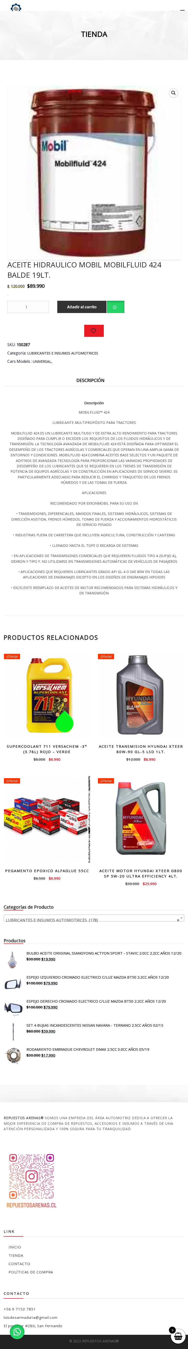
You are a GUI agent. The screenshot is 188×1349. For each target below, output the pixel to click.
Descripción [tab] (90, 380)
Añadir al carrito (82, 307)
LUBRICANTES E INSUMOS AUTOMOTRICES (62, 353)
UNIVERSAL (42, 361)
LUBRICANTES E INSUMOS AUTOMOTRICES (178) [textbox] (92, 920)
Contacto (19, 1263)
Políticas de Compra (31, 1272)
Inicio (15, 1246)
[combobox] (94, 918)
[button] (173, 93)
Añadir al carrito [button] (47, 759)
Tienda (16, 1255)
